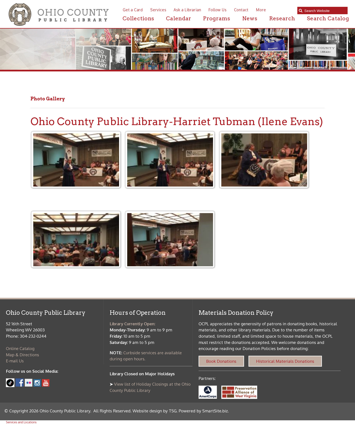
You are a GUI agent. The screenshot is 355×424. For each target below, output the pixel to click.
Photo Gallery (48, 98)
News (249, 18)
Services (158, 9)
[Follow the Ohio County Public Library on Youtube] (45, 384)
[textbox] (324, 10)
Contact (241, 9)
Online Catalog (20, 348)
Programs (216, 18)
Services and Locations (21, 422)
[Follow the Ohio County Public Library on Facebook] (19, 384)
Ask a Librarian (187, 9)
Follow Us (217, 9)
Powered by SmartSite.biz (203, 410)
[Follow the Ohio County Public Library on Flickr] (29, 384)
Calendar (178, 18)
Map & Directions (22, 354)
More (261, 9)
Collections (138, 18)
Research (282, 18)
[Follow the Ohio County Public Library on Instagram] (36, 384)
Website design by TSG (155, 410)
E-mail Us (15, 360)
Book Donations (221, 361)
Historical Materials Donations (285, 361)
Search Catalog (328, 18)
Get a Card (133, 9)
